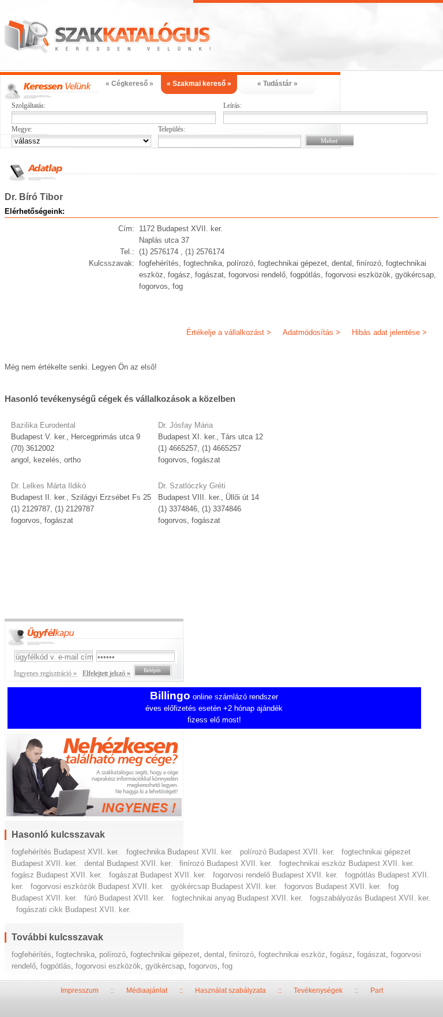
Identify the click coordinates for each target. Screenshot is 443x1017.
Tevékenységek (318, 990)
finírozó (241, 954)
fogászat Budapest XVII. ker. (157, 875)
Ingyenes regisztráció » (45, 673)
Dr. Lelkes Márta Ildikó (48, 485)
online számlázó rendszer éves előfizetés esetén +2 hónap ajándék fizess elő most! (214, 708)
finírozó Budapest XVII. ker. (225, 863)
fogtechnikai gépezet (165, 954)
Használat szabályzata (230, 990)
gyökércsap (164, 966)
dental (214, 954)
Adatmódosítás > (311, 332)
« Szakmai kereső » (199, 84)
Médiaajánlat (146, 990)
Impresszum (80, 990)
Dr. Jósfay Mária (185, 425)
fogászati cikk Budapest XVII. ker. (73, 909)
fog (227, 966)
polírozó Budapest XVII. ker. (287, 852)
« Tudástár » (277, 84)
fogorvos (203, 966)
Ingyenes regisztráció (222, 776)
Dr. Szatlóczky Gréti (192, 485)
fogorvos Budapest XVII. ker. (332, 886)
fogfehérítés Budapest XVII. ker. (65, 852)
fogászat (371, 954)
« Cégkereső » (129, 84)
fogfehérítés (31, 954)
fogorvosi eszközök (108, 966)
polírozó (112, 954)
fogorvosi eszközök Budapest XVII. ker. (97, 886)
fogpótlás (55, 966)
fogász (341, 954)
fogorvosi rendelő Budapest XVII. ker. (275, 875)
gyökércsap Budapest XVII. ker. (224, 886)
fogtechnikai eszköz (291, 954)
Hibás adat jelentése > (389, 332)
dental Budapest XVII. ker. (128, 863)
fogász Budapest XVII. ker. (57, 875)
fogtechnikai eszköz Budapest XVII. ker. (346, 863)
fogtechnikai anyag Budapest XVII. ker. (237, 898)
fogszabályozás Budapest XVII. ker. (370, 898)
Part (376, 990)
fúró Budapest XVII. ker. (124, 898)
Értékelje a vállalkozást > (228, 332)
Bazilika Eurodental (43, 425)
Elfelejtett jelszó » (106, 673)
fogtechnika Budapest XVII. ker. (179, 852)
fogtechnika (75, 954)
